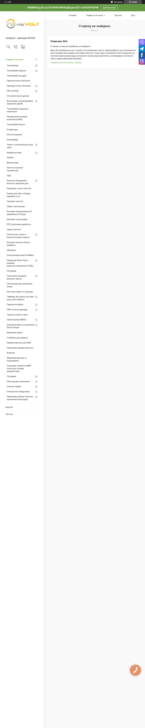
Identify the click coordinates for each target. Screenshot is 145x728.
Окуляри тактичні (15, 201)
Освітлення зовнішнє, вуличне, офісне (17, 277)
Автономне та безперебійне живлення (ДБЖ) (20, 102)
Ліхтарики (11, 271)
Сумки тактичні (14, 229)
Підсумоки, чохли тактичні (19, 188)
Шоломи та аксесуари (17, 219)
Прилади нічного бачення (19, 86)
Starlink (10, 157)
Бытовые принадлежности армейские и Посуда (19, 212)
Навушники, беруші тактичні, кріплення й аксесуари (20, 398)
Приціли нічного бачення (18, 81)
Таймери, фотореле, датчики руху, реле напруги (20, 298)
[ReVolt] (22, 24)
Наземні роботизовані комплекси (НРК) (17, 118)
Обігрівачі (11, 250)
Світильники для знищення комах (19, 285)
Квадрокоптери (14, 152)
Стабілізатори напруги (17, 338)
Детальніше (109, 7)
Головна (72, 15)
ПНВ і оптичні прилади (17, 309)
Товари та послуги (14, 59)
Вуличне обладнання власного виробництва (17, 182)
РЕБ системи (13, 91)
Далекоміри (12, 140)
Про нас (9, 414)
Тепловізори (12, 65)
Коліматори (12, 129)
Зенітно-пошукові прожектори (15, 169)
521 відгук (118, 2)
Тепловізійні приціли (16, 70)
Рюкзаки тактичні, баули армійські (18, 243)
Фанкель (11, 353)
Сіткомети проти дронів (18, 96)
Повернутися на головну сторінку (65, 62)
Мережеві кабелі (15, 332)
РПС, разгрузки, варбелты (19, 224)
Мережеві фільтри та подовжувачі (17, 359)
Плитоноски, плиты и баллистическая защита (18, 235)
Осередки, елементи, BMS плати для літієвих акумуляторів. (19, 368)
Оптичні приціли (14, 134)
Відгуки (9, 407)
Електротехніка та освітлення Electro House (20, 326)
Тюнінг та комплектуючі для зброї (20, 146)
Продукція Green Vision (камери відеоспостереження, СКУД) (20, 263)
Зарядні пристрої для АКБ (19, 343)
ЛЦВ (9, 175)
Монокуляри (12, 163)
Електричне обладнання (18, 391)
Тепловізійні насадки (16, 76)
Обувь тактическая (16, 206)
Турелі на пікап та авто (17, 315)
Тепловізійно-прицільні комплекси (17, 110)
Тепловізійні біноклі (16, 124)
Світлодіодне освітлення (18, 381)
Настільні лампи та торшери (20, 292)
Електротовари (14, 386)
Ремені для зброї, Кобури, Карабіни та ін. (19, 194)
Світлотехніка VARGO (16, 320)
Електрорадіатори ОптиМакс (20, 255)
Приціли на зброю (15, 304)
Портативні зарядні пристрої (20, 348)
